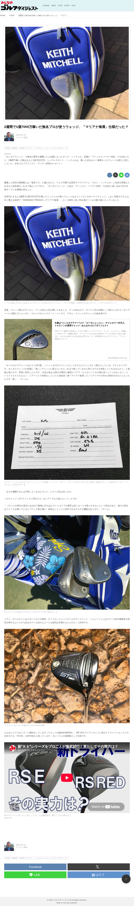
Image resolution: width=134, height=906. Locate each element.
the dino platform (70, 903)
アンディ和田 (21, 137)
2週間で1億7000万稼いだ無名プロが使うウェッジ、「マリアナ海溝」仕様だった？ (66, 127)
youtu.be (8, 818)
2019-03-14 (21, 135)
